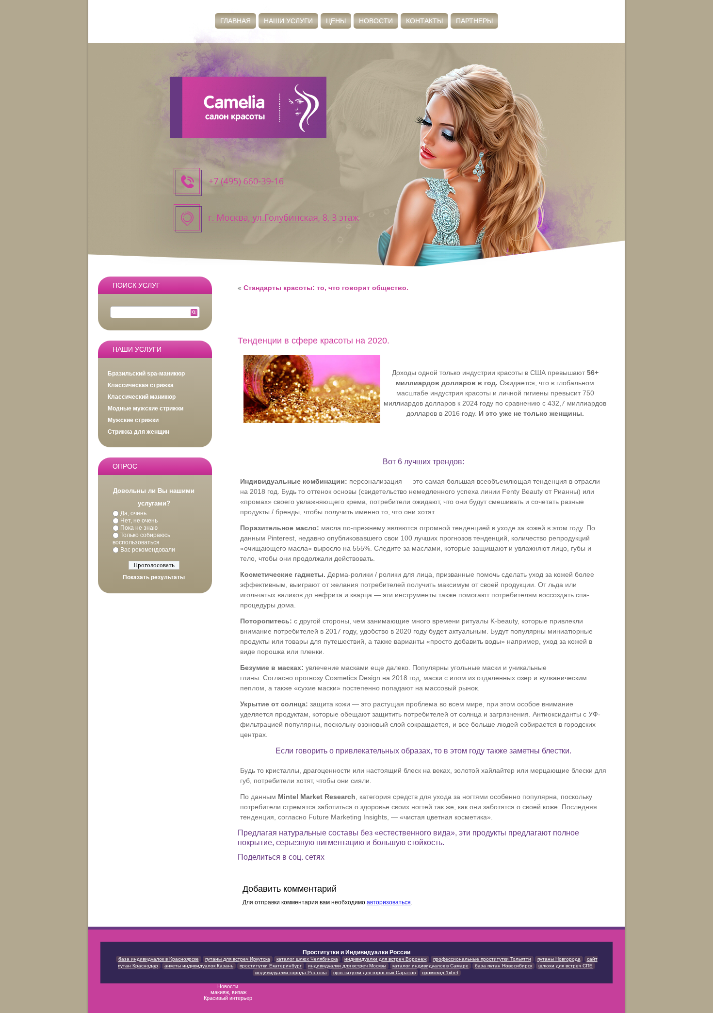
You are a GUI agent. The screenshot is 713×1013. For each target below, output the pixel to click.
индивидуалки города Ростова (291, 972)
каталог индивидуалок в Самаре (430, 965)
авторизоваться (389, 902)
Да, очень (133, 513)
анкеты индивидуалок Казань (198, 965)
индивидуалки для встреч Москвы (347, 965)
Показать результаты (154, 577)
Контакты (424, 21)
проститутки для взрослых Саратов (374, 972)
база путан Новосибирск (503, 965)
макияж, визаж (228, 992)
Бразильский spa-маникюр (146, 373)
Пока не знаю (139, 527)
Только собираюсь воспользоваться (141, 539)
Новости (376, 21)
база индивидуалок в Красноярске (158, 959)
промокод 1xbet (440, 972)
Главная (235, 21)
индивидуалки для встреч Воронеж (385, 959)
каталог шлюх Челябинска (307, 959)
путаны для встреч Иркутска (237, 959)
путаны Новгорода (559, 959)
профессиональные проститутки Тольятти (482, 959)
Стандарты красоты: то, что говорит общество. (325, 288)
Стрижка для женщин (138, 431)
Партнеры (474, 21)
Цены (336, 21)
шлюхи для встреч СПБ (565, 965)
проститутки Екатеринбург (271, 965)
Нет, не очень (139, 520)
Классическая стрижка (141, 385)
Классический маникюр (142, 396)
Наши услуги (288, 21)
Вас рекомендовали (147, 549)
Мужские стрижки (133, 420)
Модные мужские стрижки (145, 408)
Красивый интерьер (229, 998)
